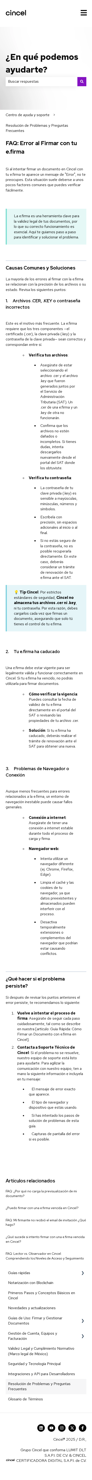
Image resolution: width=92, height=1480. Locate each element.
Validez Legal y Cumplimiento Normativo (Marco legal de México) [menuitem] (41, 1351)
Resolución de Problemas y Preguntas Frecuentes (37, 128)
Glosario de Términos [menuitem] (25, 1399)
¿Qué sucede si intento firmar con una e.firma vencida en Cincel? (45, 1239)
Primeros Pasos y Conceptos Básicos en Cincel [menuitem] (41, 1295)
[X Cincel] (72, 1428)
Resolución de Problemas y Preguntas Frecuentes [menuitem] (39, 1386)
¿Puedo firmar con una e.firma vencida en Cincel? (42, 1208)
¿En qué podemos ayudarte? (42, 63)
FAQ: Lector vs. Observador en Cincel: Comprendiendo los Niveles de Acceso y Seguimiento (45, 1255)
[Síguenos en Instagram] (62, 1428)
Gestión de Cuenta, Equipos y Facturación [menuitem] (32, 1336)
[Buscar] (81, 81)
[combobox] (41, 81)
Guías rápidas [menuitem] (19, 1272)
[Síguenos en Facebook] (82, 1428)
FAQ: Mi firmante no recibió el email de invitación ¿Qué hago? (46, 1222)
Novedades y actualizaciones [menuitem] (32, 1307)
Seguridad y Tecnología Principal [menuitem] (34, 1363)
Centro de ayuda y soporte (28, 114)
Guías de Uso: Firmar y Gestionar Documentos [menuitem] (35, 1321)
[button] (82, 1273)
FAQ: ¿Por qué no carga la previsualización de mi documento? (41, 1193)
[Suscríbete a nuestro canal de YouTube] (51, 1428)
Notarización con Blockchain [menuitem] (30, 1282)
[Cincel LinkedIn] (41, 1428)
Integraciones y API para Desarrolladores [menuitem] (41, 1373)
